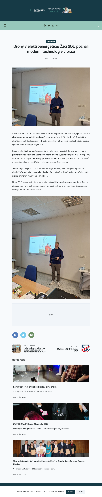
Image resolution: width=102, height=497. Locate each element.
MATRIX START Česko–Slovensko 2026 (30, 424)
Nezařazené (51, 41)
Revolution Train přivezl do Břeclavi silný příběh (35, 387)
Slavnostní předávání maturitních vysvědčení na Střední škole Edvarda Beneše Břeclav (48, 463)
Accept (70, 491)
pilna (46, 58)
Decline (80, 491)
